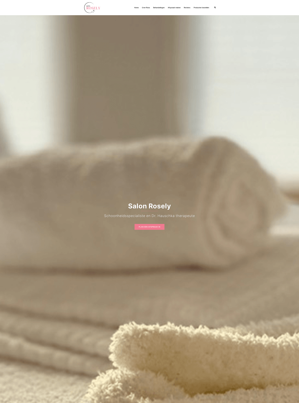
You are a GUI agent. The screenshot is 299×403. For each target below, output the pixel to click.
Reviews (187, 8)
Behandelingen (159, 8)
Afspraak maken (174, 8)
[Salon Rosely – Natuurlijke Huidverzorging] (92, 7)
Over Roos (146, 8)
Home (136, 8)
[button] (215, 8)
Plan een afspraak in (149, 227)
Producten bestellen (201, 8)
